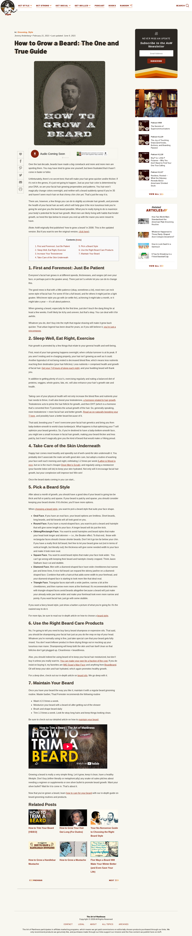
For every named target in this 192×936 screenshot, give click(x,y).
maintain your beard (88, 719)
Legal (81, 924)
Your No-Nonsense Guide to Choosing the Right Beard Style (104, 832)
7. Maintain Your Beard (89, 253)
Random (125, 5)
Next (111, 880)
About (93, 924)
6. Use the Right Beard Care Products (96, 250)
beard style (102, 616)
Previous (37, 880)
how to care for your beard (79, 793)
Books (112, 5)
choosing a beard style (46, 509)
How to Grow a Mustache (73, 860)
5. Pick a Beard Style (88, 246)
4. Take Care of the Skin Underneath (51, 257)
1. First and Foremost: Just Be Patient (52, 246)
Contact (68, 924)
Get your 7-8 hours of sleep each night (60, 368)
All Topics (107, 924)
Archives (123, 924)
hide (78, 240)
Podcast (99, 5)
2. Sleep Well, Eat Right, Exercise (50, 250)
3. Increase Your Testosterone (49, 253)
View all (154, 194)
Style (30, 32)
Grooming (22, 32)
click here (83, 231)
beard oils (82, 675)
